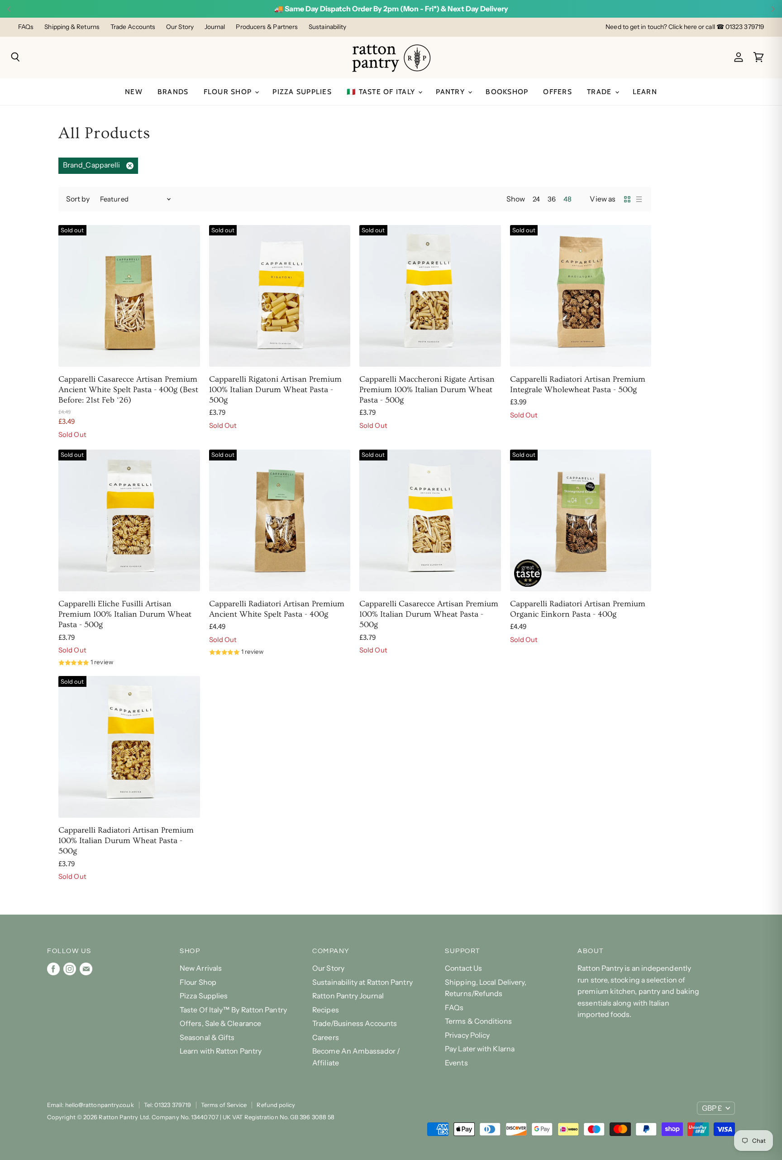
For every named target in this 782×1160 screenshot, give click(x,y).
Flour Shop (229, 91)
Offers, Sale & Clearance (220, 1023)
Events (456, 1063)
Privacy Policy (467, 1035)
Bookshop (507, 91)
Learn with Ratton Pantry (221, 1051)
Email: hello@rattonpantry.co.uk (90, 1104)
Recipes (325, 1010)
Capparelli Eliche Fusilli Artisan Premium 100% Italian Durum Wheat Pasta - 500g (124, 614)
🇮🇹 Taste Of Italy (382, 91)
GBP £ (712, 1108)
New (134, 91)
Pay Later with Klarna (480, 1049)
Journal (215, 27)
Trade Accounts (132, 27)
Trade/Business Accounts (354, 1023)
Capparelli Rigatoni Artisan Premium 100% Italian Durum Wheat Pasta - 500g (275, 390)
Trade (600, 91)
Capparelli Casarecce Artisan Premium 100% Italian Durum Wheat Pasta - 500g (428, 614)
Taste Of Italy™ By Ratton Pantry (233, 1010)
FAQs (25, 27)
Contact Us (463, 968)
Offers (557, 91)
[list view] (639, 199)
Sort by (78, 199)
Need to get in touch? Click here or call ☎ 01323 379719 (685, 27)
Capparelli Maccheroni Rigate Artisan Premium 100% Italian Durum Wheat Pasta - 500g (427, 390)
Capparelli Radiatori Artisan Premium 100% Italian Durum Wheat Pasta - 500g (126, 841)
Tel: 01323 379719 (167, 1104)
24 (536, 199)
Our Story (180, 27)
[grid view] (627, 199)
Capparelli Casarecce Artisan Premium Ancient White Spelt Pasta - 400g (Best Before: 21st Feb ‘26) (128, 390)
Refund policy (276, 1104)
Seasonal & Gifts (207, 1037)
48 (567, 199)
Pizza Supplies (302, 91)
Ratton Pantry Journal (348, 996)
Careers (325, 1037)
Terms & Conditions (478, 1021)
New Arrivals (201, 968)
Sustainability (327, 27)
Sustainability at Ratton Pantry (362, 982)
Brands (173, 91)
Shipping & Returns (72, 27)
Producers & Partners (267, 27)
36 (552, 199)
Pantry (451, 91)
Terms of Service (224, 1104)
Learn (645, 91)
